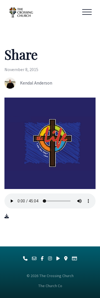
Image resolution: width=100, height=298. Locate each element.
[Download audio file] (6, 216)
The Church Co (50, 286)
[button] (87, 12)
